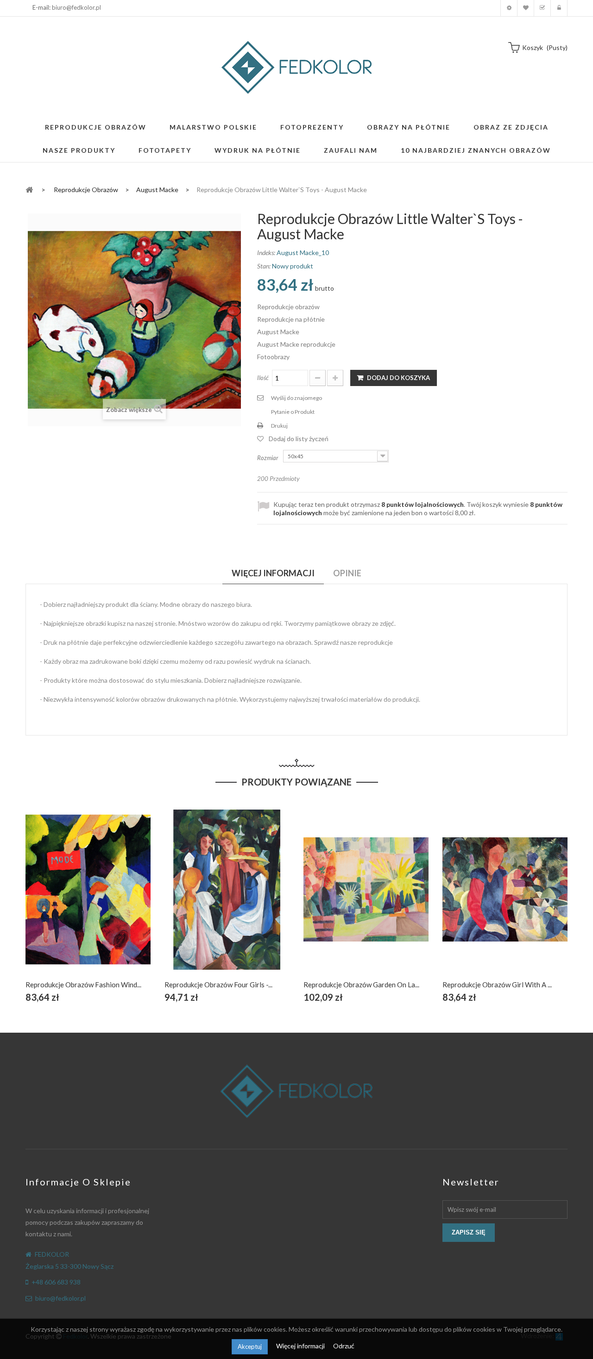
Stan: (264, 266)
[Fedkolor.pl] (296, 67)
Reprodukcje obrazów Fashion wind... (83, 984)
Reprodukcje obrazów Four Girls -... (218, 984)
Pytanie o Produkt (293, 411)
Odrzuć (343, 1346)
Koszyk (542, 8)
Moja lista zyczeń (525, 8)
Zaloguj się (559, 8)
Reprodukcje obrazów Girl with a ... (497, 984)
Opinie (347, 573)
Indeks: (266, 252)
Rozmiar (268, 457)
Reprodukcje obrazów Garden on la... (361, 984)
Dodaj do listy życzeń (298, 439)
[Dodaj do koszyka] (66, 900)
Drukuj (279, 425)
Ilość (263, 377)
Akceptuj (250, 1346)
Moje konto (509, 8)
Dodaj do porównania (110, 900)
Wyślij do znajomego (296, 397)
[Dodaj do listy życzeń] (88, 900)
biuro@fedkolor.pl (76, 7)
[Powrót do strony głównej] (29, 189)
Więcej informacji (301, 1346)
